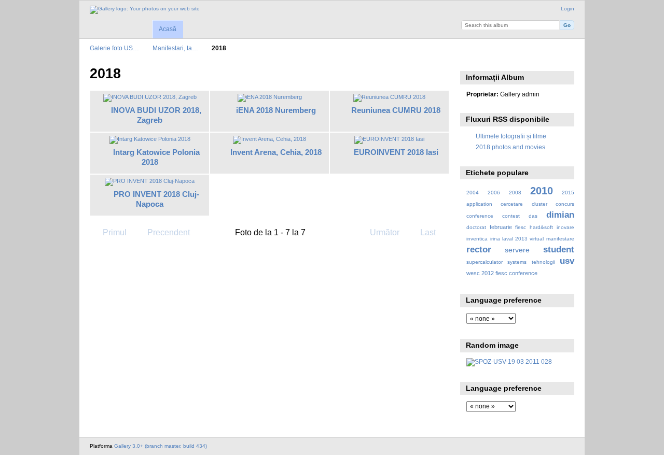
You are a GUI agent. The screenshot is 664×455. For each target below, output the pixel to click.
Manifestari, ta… (175, 48)
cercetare (512, 204)
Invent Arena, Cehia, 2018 (276, 152)
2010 (541, 190)
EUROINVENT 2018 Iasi (396, 152)
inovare (565, 227)
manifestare (560, 238)
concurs (565, 204)
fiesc (520, 227)
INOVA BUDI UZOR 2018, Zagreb (156, 115)
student (558, 249)
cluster (539, 204)
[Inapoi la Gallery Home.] (145, 10)
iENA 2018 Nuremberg (276, 110)
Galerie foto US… (114, 48)
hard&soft (541, 227)
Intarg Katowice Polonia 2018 (156, 157)
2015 (568, 192)
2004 (472, 192)
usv (567, 261)
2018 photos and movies (510, 147)
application (479, 204)
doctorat (476, 227)
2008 (515, 192)
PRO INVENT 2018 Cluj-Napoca (156, 199)
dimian (560, 215)
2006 (494, 192)
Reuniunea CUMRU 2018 (395, 110)
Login (567, 8)
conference (479, 216)
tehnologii (543, 262)
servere (517, 250)
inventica (477, 238)
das (533, 216)
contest (511, 216)
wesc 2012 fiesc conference (501, 273)
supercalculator (484, 262)
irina (495, 238)
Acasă (167, 29)
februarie (501, 227)
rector (478, 249)
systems (517, 262)
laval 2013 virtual (523, 238)
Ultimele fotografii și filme (511, 136)
